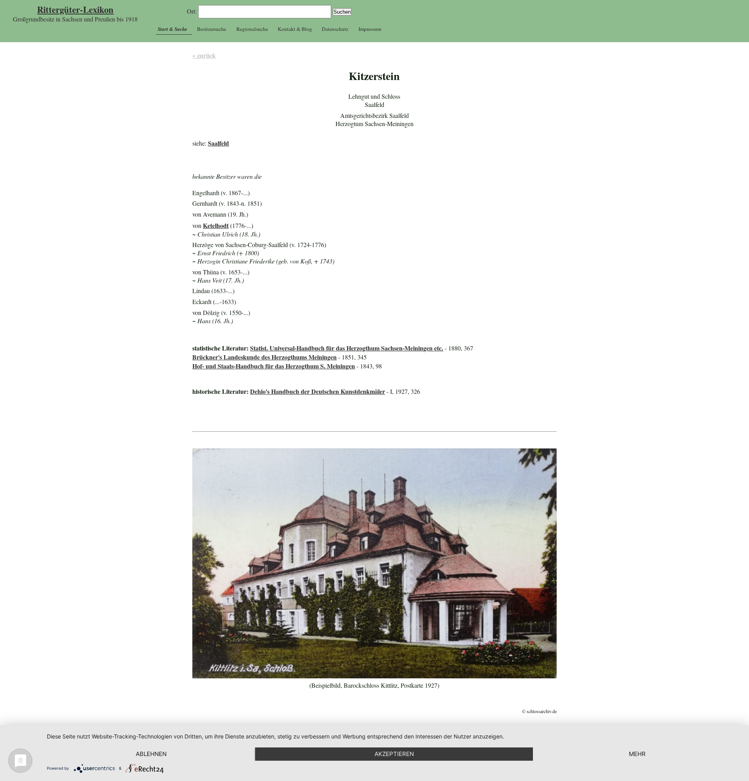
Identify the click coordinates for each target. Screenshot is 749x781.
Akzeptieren (394, 754)
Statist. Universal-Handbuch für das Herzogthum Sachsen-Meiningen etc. (346, 347)
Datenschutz (335, 28)
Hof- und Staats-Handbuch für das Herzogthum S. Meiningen (273, 365)
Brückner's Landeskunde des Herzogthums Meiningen (264, 356)
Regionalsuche (252, 28)
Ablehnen (151, 754)
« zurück (204, 55)
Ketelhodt (216, 225)
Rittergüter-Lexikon (75, 9)
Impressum (370, 28)
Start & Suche (172, 28)
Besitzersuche (211, 28)
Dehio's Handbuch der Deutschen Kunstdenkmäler (317, 391)
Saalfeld (218, 143)
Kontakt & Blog (295, 28)
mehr (637, 754)
